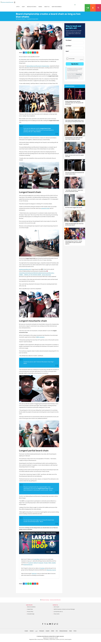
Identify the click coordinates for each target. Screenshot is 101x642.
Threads (46, 562)
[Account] (93, 8)
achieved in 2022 (45, 208)
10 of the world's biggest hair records (73, 207)
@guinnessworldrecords (25, 269)
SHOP (23, 6)
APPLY (18, 6)
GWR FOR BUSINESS (56, 6)
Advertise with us (59, 611)
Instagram (40, 562)
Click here (34, 573)
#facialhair (39, 273)
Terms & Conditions (31, 606)
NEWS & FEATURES (31, 6)
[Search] (98, 8)
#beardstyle (26, 273)
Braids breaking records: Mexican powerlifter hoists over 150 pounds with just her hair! (74, 103)
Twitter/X (35, 562)
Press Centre (56, 613)
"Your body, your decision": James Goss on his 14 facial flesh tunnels (74, 191)
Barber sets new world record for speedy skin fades (74, 156)
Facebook (30, 562)
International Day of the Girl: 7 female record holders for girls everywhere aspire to (73, 242)
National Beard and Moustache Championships (38, 66)
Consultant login (30, 613)
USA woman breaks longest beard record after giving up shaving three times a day (74, 121)
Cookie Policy (30, 609)
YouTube (42, 568)
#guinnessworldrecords (47, 273)
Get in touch (56, 606)
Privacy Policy (30, 611)
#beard (21, 273)
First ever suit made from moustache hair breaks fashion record (74, 173)
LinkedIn (54, 562)
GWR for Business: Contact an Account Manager (64, 609)
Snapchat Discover (27, 564)
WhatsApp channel (51, 570)
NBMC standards (40, 337)
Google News (36, 559)
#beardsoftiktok (32, 273)
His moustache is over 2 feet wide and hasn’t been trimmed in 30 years (73, 138)
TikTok (49, 562)
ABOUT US (46, 6)
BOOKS (40, 6)
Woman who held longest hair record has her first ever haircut (74, 224)
